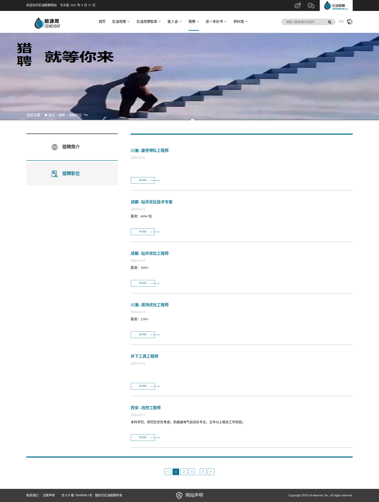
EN (341, 21)
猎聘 (191, 21)
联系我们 (32, 495)
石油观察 (119, 21)
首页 (102, 21)
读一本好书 (214, 21)
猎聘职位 (75, 115)
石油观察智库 (146, 21)
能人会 (173, 21)
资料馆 (238, 21)
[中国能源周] (47, 22)
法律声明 (49, 495)
